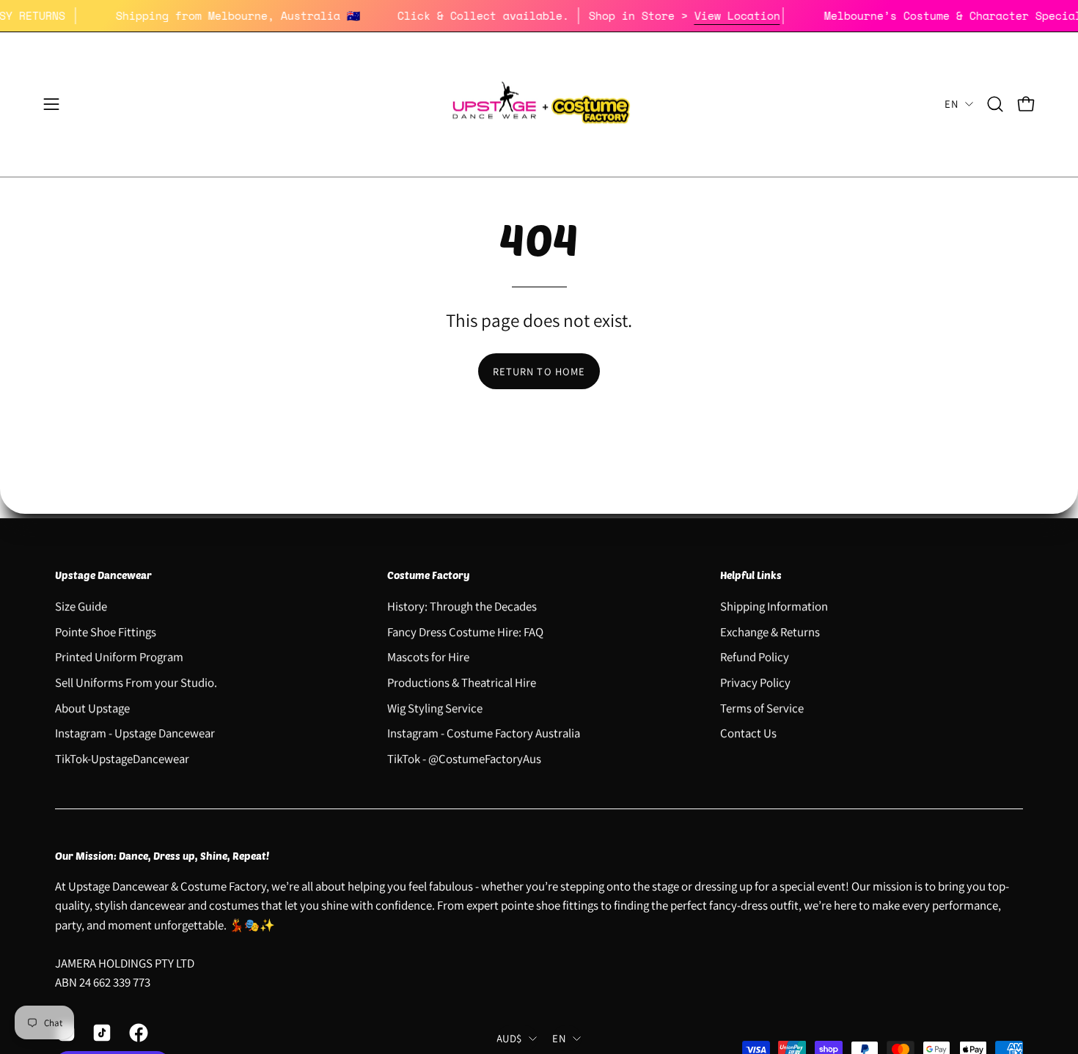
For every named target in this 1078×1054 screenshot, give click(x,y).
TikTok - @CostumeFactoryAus (464, 758)
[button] (995, 104)
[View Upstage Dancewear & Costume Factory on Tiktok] (99, 1033)
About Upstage (92, 707)
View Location (752, 15)
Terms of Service (762, 707)
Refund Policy (754, 657)
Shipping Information (774, 606)
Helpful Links (751, 575)
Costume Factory (428, 575)
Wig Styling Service (435, 707)
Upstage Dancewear (103, 575)
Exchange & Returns (770, 631)
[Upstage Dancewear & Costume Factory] (539, 104)
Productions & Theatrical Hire (461, 682)
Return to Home (539, 371)
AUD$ (508, 1038)
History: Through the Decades (462, 606)
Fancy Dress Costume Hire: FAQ (465, 631)
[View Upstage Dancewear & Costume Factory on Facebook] (136, 1033)
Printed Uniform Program (119, 657)
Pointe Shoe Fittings (105, 631)
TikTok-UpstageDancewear (122, 758)
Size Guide (81, 606)
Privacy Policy (755, 682)
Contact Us (748, 733)
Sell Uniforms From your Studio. (136, 682)
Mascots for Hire (428, 657)
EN (951, 104)
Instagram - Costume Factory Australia (483, 733)
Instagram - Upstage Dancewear (135, 733)
